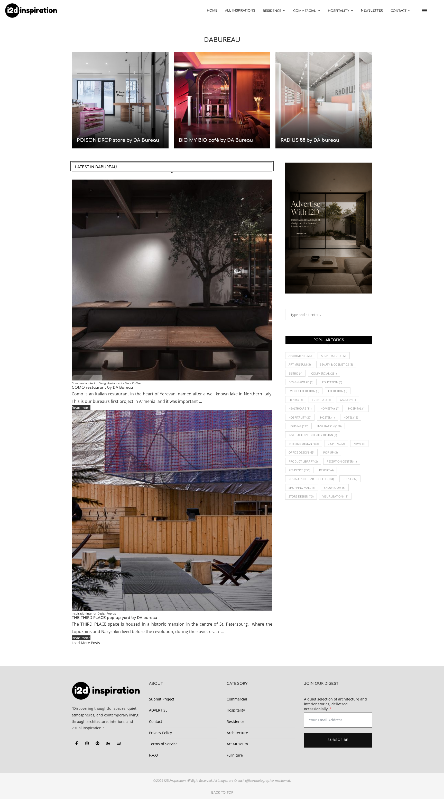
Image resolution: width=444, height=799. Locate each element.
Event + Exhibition (304, 391)
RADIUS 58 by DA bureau (310, 140)
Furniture (321, 400)
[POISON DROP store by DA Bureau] (120, 100)
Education (332, 382)
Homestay (329, 408)
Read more (81, 407)
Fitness (296, 400)
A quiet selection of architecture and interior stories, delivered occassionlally (335, 704)
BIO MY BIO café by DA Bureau (216, 140)
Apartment (300, 356)
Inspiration (329, 426)
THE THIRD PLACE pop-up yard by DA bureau (114, 618)
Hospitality (338, 11)
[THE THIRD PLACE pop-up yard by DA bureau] (172, 510)
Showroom (334, 488)
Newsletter (372, 10)
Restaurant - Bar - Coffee (311, 479)
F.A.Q (153, 755)
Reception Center (342, 461)
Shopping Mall (302, 488)
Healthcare (300, 408)
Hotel (351, 417)
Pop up (330, 452)
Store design (301, 496)
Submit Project (161, 699)
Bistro (295, 373)
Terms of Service (163, 743)
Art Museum (300, 364)
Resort (326, 470)
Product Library (303, 461)
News (359, 444)
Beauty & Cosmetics (336, 364)
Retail (350, 479)
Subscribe (338, 740)
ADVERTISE (158, 710)
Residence (272, 11)
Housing (298, 426)
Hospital (356, 408)
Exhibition (337, 391)
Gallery (348, 400)
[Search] (436, 10)
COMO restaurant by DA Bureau (102, 387)
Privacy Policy (160, 732)
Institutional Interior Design (313, 435)
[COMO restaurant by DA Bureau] (172, 280)
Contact (398, 11)
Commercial (304, 11)
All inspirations (240, 10)
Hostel (327, 417)
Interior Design (304, 444)
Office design (301, 452)
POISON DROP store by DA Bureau (118, 140)
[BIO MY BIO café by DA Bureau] (222, 100)
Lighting (336, 444)
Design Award (301, 382)
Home (212, 10)
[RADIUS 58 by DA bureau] (323, 100)
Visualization (335, 496)
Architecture (333, 356)
